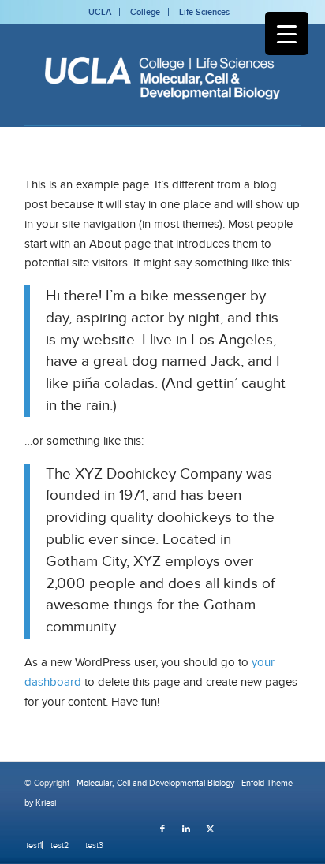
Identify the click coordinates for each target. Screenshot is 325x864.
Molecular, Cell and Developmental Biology (155, 783)
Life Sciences (204, 12)
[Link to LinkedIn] (186, 828)
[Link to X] (210, 828)
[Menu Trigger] (286, 33)
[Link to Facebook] (162, 828)
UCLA (99, 12)
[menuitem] (30, 845)
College (145, 12)
